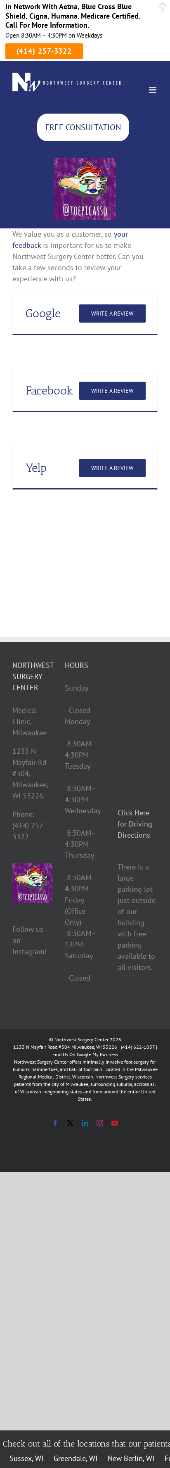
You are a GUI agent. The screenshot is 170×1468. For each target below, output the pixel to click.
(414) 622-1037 (138, 1047)
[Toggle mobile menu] (153, 90)
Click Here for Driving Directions (135, 824)
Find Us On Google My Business (85, 1054)
